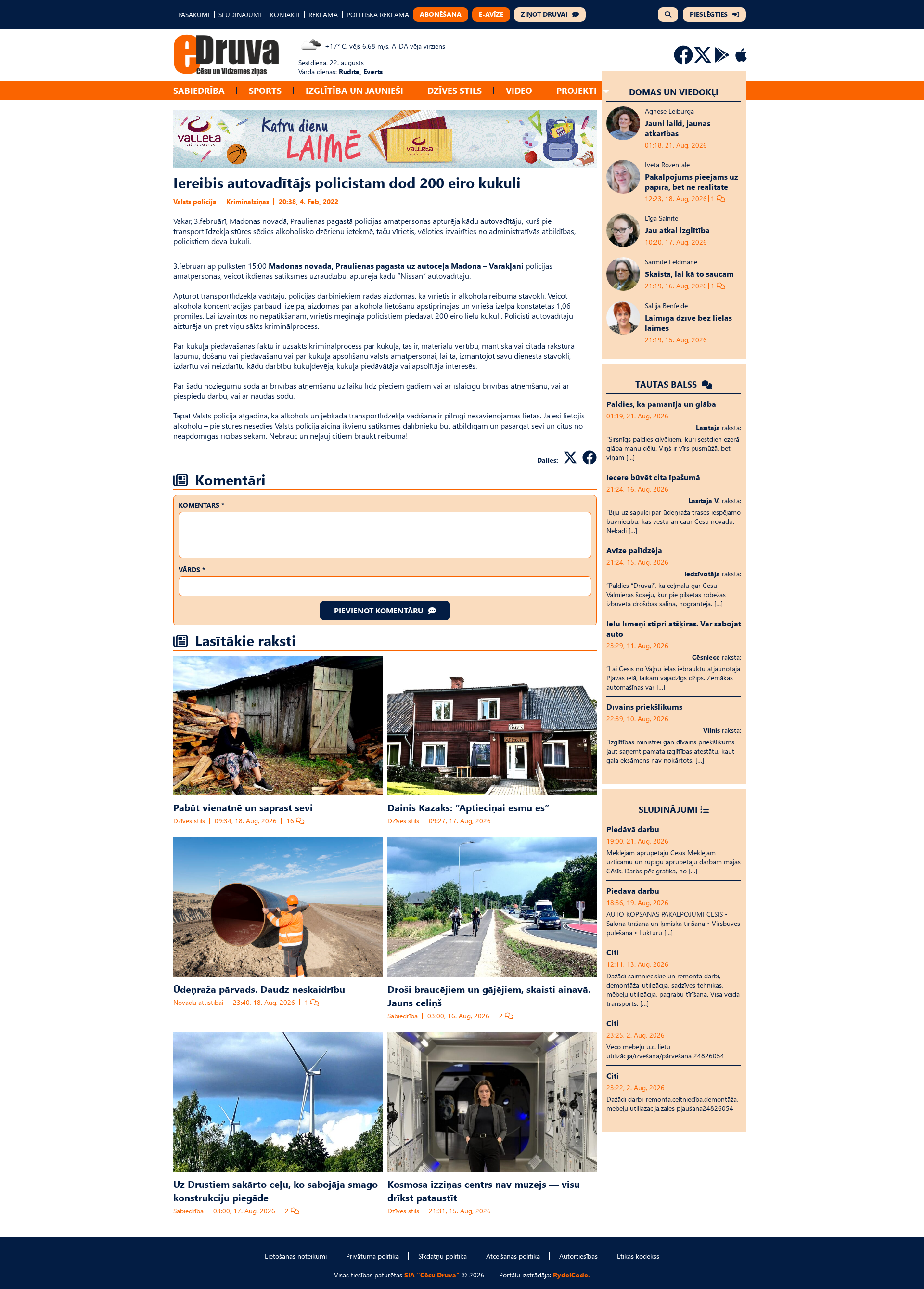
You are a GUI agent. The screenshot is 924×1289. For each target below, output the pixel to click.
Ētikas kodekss (638, 1256)
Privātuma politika (372, 1256)
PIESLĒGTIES (709, 14)
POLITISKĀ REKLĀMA (377, 14)
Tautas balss (667, 384)
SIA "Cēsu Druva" (432, 1274)
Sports (265, 90)
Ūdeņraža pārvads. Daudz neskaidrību (259, 988)
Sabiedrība (199, 90)
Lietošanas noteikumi (296, 1256)
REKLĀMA (323, 14)
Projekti (576, 90)
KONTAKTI (285, 14)
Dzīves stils (454, 90)
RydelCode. (571, 1274)
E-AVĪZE (491, 14)
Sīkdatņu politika (442, 1256)
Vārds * (192, 569)
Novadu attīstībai (198, 1002)
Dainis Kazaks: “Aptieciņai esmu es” (468, 807)
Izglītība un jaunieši (354, 90)
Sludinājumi (668, 809)
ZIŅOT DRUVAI (544, 14)
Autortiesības (578, 1256)
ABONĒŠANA (441, 14)
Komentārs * (201, 504)
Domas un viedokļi (674, 92)
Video (519, 90)
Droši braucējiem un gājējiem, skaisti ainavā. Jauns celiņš (488, 995)
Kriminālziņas (247, 201)
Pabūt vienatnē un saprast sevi (243, 807)
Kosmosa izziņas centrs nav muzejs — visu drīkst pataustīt (483, 1190)
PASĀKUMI (194, 14)
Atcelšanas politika (513, 1256)
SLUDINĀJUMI (239, 14)
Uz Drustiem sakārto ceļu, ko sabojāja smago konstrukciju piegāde (275, 1190)
